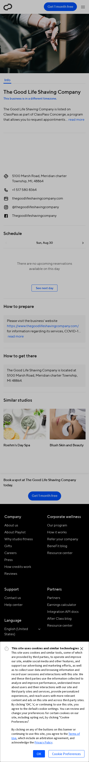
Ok (39, 754)
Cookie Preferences (66, 754)
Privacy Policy (43, 742)
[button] (81, 648)
